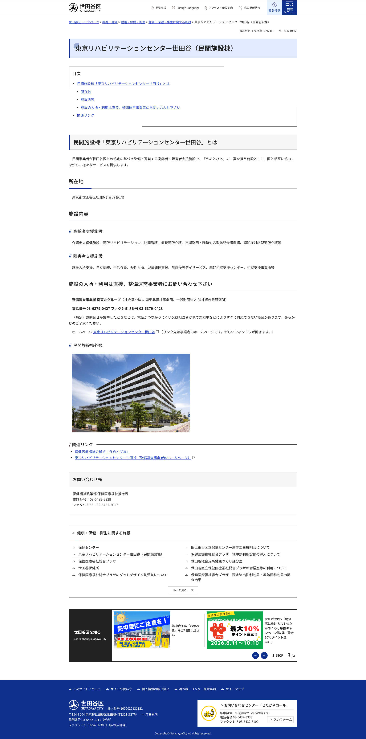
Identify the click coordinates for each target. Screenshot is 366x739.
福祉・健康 (110, 22)
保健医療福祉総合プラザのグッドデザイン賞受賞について (122, 574)
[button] (158, 8)
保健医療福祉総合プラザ (97, 561)
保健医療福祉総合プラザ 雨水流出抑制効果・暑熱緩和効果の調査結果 (241, 577)
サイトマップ (235, 689)
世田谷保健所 (88, 567)
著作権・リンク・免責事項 (197, 689)
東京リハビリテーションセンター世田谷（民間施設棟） (121, 554)
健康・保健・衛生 (133, 22)
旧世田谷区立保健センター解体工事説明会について (230, 547)
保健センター (88, 547)
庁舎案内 (151, 714)
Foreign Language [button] (188, 8)
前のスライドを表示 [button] (258, 655)
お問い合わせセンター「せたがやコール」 (256, 705)
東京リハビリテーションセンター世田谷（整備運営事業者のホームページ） (133, 457)
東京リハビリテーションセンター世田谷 (124, 331)
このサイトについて (87, 689)
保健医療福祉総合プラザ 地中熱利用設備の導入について (235, 554)
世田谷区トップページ (84, 22)
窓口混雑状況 (252, 8)
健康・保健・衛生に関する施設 (169, 22)
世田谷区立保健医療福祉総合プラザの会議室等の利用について (239, 567)
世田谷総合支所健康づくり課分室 (216, 561)
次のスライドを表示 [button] (267, 655)
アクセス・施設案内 (221, 8)
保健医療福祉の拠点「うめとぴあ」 (102, 451)
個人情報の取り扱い (155, 689)
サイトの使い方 (121, 689)
